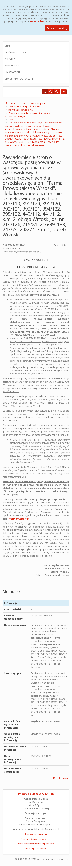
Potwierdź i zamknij (57, 28)
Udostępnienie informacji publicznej (36, 843)
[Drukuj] (64, 91)
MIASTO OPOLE (12, 72)
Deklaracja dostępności (36, 848)
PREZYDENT (11, 59)
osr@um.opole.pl (19, 518)
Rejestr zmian (60, 778)
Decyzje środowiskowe (20, 109)
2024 (10, 119)
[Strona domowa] (6, 103)
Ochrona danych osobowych (36, 838)
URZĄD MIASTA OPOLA (16, 52)
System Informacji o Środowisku (25, 106)
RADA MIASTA (12, 65)
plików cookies (36, 21)
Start (7, 45)
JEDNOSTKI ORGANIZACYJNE (19, 78)
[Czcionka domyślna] (45, 91)
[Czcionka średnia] (51, 91)
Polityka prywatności (36, 834)
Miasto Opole (38, 103)
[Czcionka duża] (56, 91)
